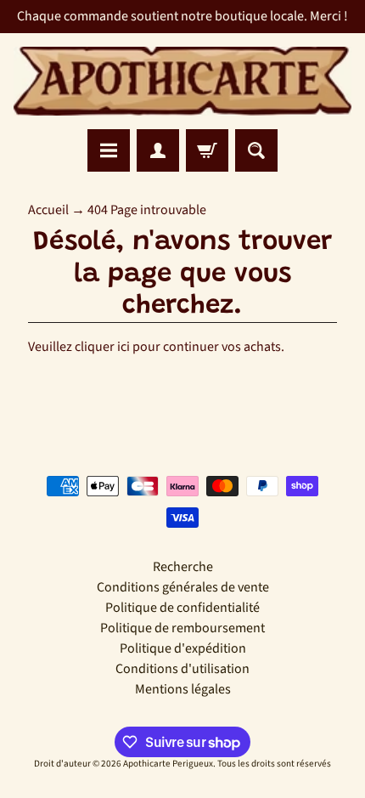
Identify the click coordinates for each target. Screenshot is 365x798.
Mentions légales (183, 689)
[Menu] (108, 150)
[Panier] (207, 150)
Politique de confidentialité (182, 607)
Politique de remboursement (182, 628)
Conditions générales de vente (183, 587)
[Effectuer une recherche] (256, 150)
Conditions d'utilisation (182, 668)
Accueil (48, 210)
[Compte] (158, 150)
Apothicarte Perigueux (168, 763)
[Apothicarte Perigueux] (182, 81)
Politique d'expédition (183, 648)
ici (123, 346)
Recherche (183, 566)
